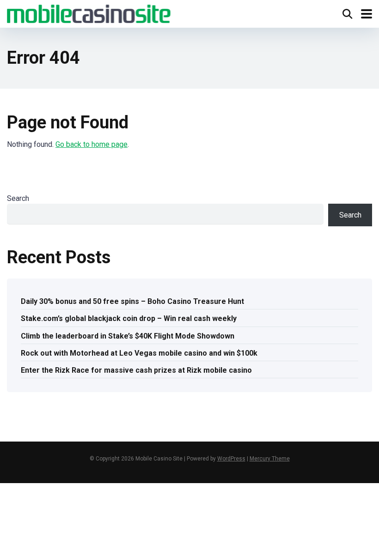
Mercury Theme (270, 458)
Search (18, 198)
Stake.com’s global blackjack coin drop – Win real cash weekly (129, 318)
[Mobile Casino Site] (89, 12)
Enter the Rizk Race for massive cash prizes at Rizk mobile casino (136, 370)
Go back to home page (91, 144)
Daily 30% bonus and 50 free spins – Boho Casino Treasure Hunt (132, 301)
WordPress (231, 458)
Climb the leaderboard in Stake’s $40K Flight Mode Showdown (127, 336)
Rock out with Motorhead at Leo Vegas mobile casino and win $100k (139, 353)
